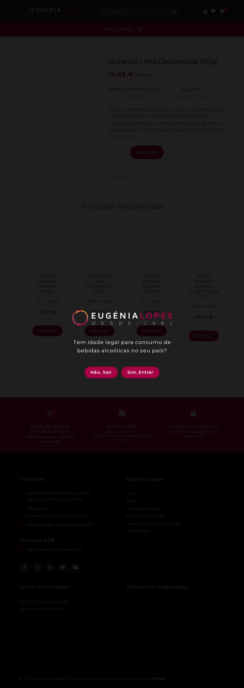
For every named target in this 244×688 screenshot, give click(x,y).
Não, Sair (101, 372)
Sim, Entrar (140, 372)
